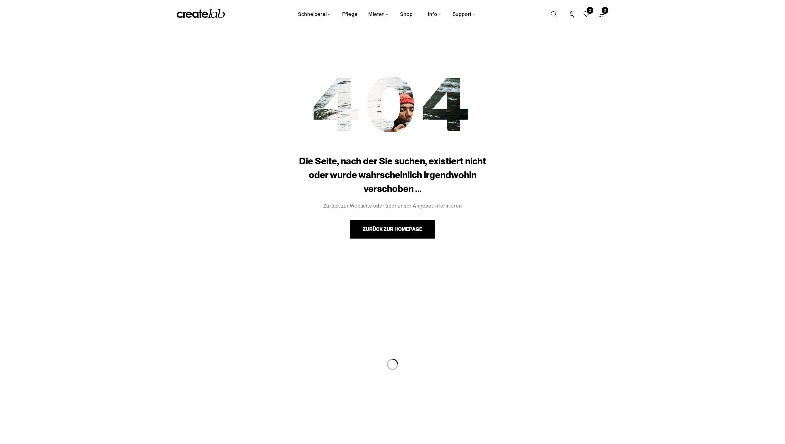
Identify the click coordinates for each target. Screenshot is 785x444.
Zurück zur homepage (392, 229)
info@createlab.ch (198, 386)
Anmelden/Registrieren (571, 14)
